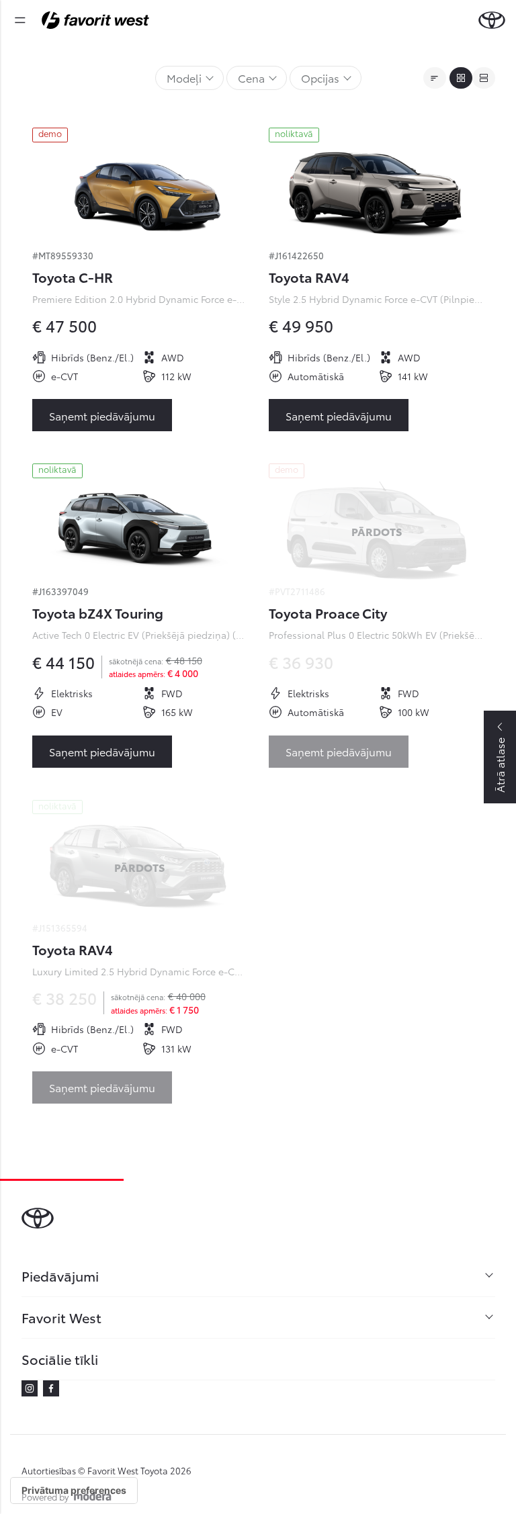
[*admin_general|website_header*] (491, 20)
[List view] (483, 78)
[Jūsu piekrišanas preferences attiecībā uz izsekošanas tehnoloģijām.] (74, 1490)
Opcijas (320, 77)
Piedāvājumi (60, 1275)
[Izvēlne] (20, 20)
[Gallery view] (460, 78)
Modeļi (184, 77)
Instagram (30, 1388)
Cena (251, 77)
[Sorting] (434, 78)
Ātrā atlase (499, 765)
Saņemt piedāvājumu (102, 415)
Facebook (51, 1388)
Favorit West (61, 1317)
